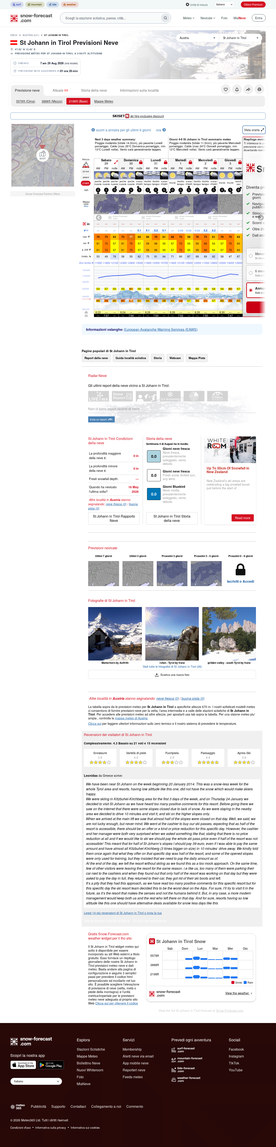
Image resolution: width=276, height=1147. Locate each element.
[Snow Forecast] (30, 18)
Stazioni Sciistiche (91, 1049)
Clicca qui (94, 723)
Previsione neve (27, 90)
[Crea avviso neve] (237, 89)
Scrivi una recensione (149, 921)
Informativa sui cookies (85, 1127)
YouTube (236, 1069)
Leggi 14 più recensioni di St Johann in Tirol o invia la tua (123, 913)
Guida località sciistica (131, 358)
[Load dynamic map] (42, 155)
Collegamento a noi (106, 1106)
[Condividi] (248, 89)
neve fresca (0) (116, 504)
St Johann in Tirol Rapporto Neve (114, 518)
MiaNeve (84, 1083)
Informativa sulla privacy (50, 1127)
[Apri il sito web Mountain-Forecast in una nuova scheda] (35, 4)
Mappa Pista (197, 358)
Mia (240, 18)
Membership (132, 1049)
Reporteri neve (134, 1069)
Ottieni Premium (253, 4)
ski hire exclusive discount (147, 116)
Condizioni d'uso (20, 1127)
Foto (224, 18)
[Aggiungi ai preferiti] (226, 89)
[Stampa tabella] (259, 89)
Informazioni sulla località (139, 90)
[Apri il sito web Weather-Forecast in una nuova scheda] (70, 4)
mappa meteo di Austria (131, 718)
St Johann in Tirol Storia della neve (172, 518)
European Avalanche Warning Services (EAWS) (161, 329)
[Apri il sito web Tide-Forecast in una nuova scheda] (52, 4)
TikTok (234, 1063)
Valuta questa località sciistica (107, 921)
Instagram (236, 1056)
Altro (86, 206)
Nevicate (206, 18)
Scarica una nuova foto (174, 675)
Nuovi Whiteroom (90, 1069)
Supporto (58, 1106)
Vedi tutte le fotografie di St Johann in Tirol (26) (172, 666)
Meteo (187, 18)
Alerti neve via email (138, 1056)
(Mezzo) (52, 101)
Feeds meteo (133, 1076)
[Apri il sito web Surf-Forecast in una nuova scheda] (17, 4)
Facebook (236, 1049)
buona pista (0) (193, 698)
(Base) (78, 101)
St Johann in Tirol (56, 35)
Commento (134, 1106)
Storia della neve (94, 90)
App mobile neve (136, 1063)
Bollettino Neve (88, 1063)
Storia (158, 358)
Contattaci (78, 1106)
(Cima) (25, 101)
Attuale (58, 90)
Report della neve (96, 358)
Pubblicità (38, 1106)
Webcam (175, 358)
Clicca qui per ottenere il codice (116, 1003)
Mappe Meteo (103, 101)
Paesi (13, 35)
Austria (31, 35)
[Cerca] (165, 18)
